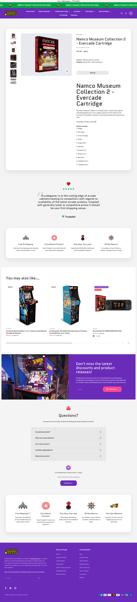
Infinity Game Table (61, 11)
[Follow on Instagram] (15, 588)
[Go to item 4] (13, 58)
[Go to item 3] (13, 50)
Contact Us (82, 574)
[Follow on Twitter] (10, 588)
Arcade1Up (8, 328)
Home (58, 554)
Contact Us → (68, 483)
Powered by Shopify (22, 594)
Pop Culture (89, 11)
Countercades (60, 561)
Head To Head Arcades (63, 567)
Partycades (59, 564)
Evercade (79, 34)
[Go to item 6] (13, 74)
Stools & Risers (104, 11)
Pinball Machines (61, 571)
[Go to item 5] (13, 65)
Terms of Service (84, 567)
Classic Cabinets (44, 11)
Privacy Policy (83, 557)
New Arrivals (30, 11)
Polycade (74, 15)
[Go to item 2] (13, 43)
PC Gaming (63, 15)
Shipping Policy (84, 564)
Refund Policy (83, 561)
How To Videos (84, 571)
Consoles (77, 11)
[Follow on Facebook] (5, 588)
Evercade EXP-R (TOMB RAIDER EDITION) (107, 331)
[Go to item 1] (13, 36)
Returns (81, 577)
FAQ (80, 554)
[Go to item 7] (13, 81)
